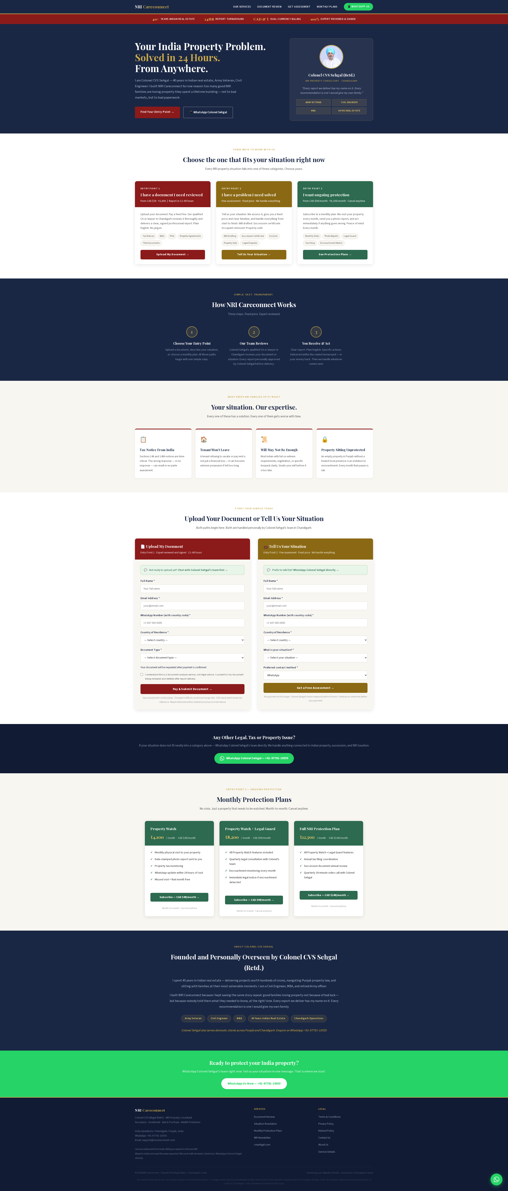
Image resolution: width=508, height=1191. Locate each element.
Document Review (269, 7)
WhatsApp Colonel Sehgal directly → (316, 570)
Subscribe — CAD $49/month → (179, 897)
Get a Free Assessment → (315, 688)
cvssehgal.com (262, 1145)
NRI (152, 6)
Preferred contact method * (281, 667)
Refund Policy (326, 1131)
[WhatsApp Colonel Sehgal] (496, 1179)
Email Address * (150, 598)
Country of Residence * (154, 632)
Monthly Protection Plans (268, 1131)
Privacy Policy (326, 1124)
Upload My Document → (172, 254)
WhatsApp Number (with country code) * (165, 615)
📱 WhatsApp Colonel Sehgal (208, 112)
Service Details (326, 1152)
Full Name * (147, 581)
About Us (323, 1145)
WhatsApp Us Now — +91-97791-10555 (254, 1083)
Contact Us (324, 1138)
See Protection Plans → (335, 254)
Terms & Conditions (329, 1117)
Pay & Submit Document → (192, 689)
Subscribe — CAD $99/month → (254, 900)
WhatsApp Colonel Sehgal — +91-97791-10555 (257, 758)
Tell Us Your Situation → (254, 254)
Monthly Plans (327, 7)
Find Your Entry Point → (157, 112)
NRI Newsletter (262, 1138)
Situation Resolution (265, 1124)
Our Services (242, 7)
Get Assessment (299, 7)
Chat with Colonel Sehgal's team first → (203, 570)
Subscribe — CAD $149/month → (328, 895)
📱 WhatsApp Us (358, 6)
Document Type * (151, 650)
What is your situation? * (279, 650)
